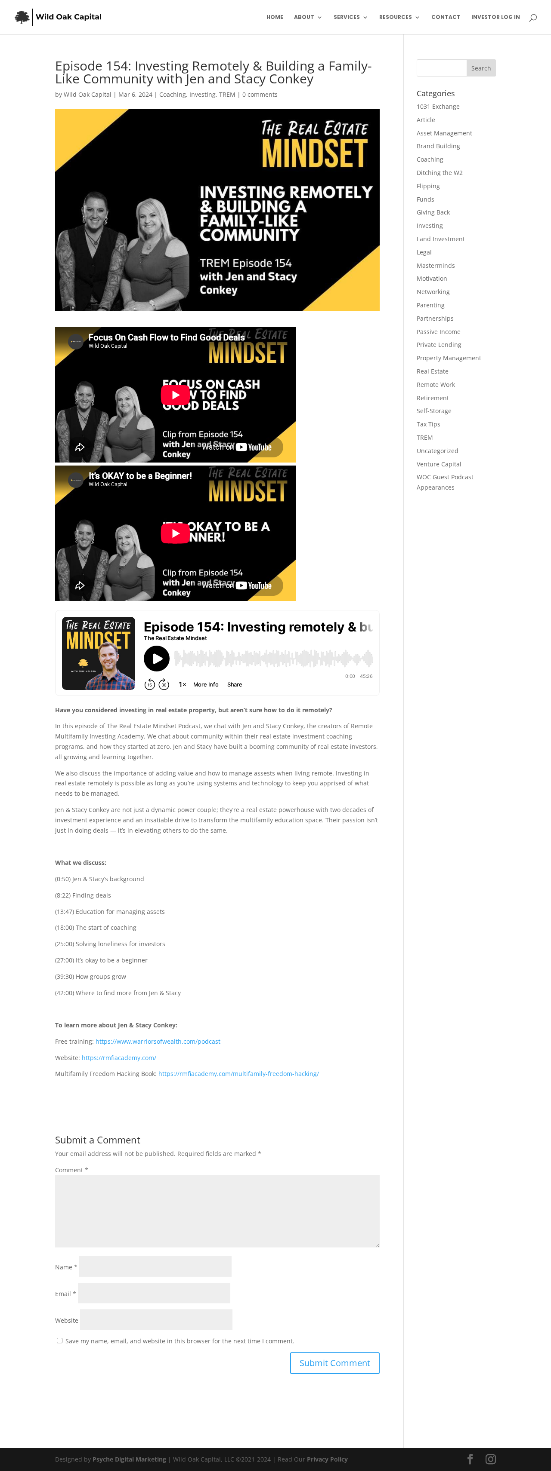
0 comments (260, 94)
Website (66, 1320)
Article (426, 120)
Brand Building (438, 146)
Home (274, 17)
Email (65, 1294)
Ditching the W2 (440, 173)
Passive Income (439, 332)
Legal (424, 252)
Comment (71, 1170)
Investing (202, 94)
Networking (433, 292)
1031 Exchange (438, 106)
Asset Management (444, 133)
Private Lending (439, 344)
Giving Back (433, 212)
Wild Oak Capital (87, 94)
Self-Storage (434, 411)
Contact (446, 17)
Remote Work (436, 384)
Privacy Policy (327, 1459)
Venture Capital (439, 464)
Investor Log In (495, 17)
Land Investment (441, 239)
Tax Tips (428, 424)
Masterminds (436, 265)
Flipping (428, 186)
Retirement (433, 398)
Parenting (431, 305)
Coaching (172, 94)
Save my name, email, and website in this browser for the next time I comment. (179, 1341)
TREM (227, 94)
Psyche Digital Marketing (129, 1459)
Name (66, 1267)
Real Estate (433, 371)
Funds (425, 199)
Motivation (432, 278)
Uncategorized (437, 451)
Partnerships (435, 318)
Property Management (449, 358)
